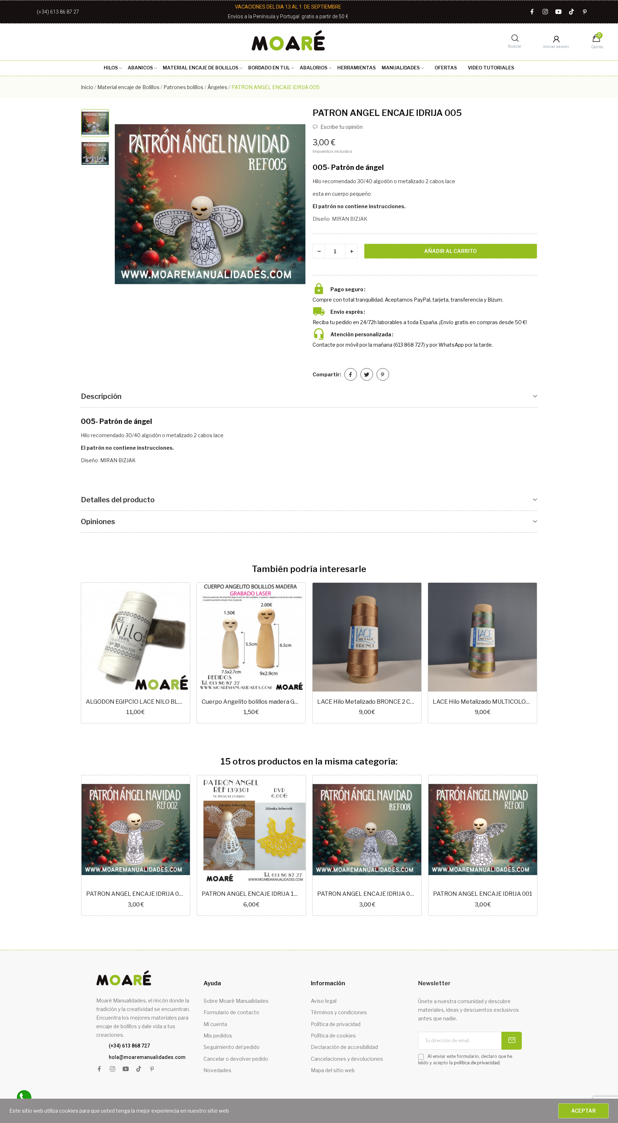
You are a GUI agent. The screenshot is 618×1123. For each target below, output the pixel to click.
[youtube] (558, 12)
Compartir (350, 374)
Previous (128, 205)
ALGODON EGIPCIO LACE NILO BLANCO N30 (135, 701)
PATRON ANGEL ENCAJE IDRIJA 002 (136, 893)
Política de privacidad (335, 1024)
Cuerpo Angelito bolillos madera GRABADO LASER (251, 701)
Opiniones (98, 521)
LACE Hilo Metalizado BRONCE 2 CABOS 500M (367, 701)
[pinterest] (585, 12)
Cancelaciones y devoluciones (347, 1059)
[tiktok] (572, 12)
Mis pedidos (217, 1035)
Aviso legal (324, 1001)
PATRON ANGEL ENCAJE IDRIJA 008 (367, 893)
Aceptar (583, 1111)
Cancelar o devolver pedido (235, 1059)
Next (292, 205)
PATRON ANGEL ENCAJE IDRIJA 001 (482, 893)
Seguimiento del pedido (231, 1047)
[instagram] (545, 12)
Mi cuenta (215, 1024)
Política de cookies (333, 1035)
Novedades (217, 1070)
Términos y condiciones (339, 1012)
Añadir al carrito (450, 251)
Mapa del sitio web (333, 1070)
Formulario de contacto (231, 1012)
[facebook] (532, 12)
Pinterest (383, 374)
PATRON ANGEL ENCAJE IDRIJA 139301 (251, 893)
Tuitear (366, 374)
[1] (511, 1041)
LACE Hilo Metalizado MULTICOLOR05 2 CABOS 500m (482, 701)
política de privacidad (477, 1062)
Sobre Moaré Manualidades (236, 1001)
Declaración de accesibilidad (344, 1047)
